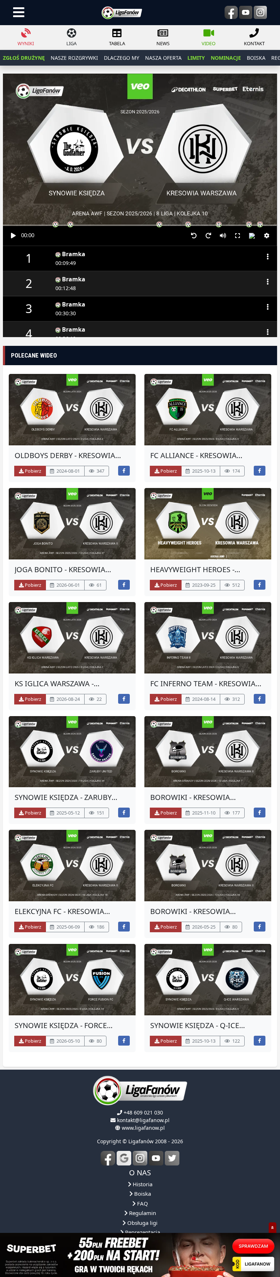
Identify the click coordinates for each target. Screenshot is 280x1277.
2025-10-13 (203, 471)
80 (234, 926)
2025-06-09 (67, 926)
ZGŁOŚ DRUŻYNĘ (24, 57)
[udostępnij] (124, 471)
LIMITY (196, 57)
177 (235, 812)
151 (100, 812)
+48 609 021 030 (143, 1112)
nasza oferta (163, 57)
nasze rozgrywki (74, 57)
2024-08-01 (67, 471)
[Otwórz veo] (72, 409)
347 (100, 471)
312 (235, 699)
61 (99, 585)
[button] (266, 236)
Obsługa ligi (142, 1222)
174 (235, 471)
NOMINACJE (226, 57)
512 (235, 585)
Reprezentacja (142, 1232)
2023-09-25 (203, 585)
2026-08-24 (67, 699)
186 (100, 926)
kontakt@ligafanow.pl (143, 1120)
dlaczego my (121, 57)
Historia (141, 1184)
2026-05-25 (203, 926)
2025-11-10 (203, 812)
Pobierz (32, 471)
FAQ (142, 1203)
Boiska (142, 1193)
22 (99, 699)
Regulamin (142, 1213)
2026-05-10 (67, 1041)
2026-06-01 (67, 585)
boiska (256, 57)
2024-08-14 (203, 699)
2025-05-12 (67, 812)
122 (235, 1041)
